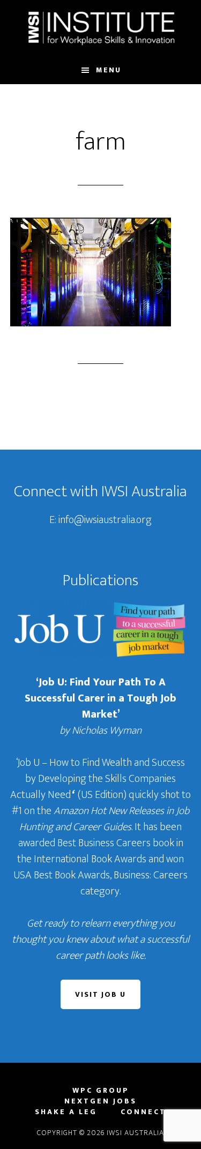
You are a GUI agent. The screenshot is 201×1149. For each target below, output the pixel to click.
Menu (108, 70)
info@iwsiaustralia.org (105, 520)
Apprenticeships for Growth (100, 28)
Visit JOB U (100, 994)
